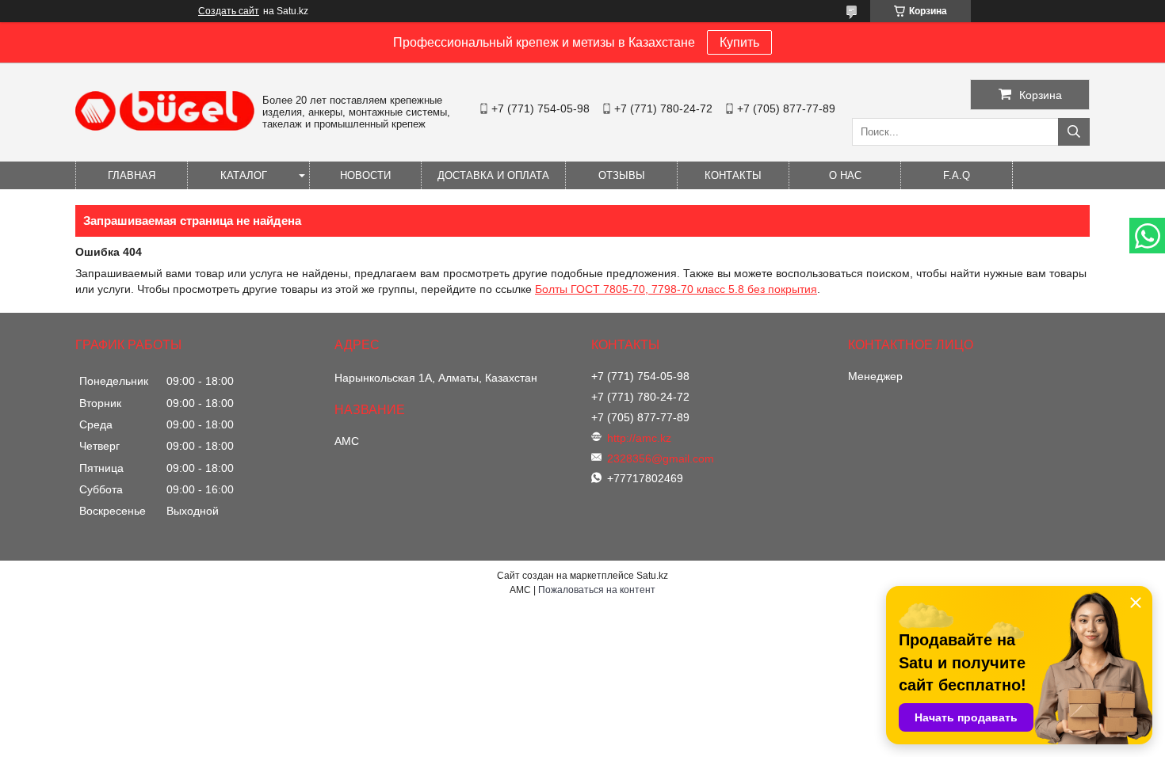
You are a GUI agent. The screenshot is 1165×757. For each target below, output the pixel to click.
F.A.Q (956, 175)
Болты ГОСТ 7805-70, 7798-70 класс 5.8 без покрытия (676, 289)
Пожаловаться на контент (596, 589)
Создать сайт (228, 11)
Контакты (733, 175)
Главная (131, 175)
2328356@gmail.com (660, 458)
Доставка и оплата (493, 175)
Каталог (243, 175)
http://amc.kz (639, 438)
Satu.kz (652, 575)
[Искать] (1074, 132)
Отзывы (621, 175)
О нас (845, 175)
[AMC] (164, 126)
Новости (365, 175)
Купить (739, 42)
